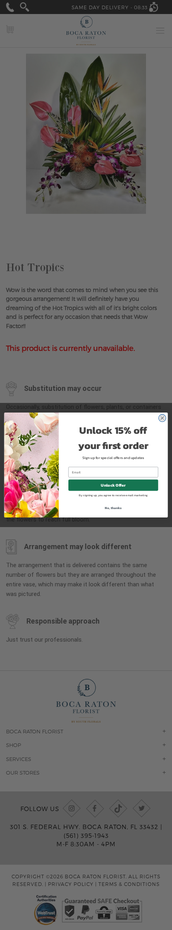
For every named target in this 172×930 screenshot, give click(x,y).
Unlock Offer (113, 485)
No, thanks (113, 507)
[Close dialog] (162, 418)
